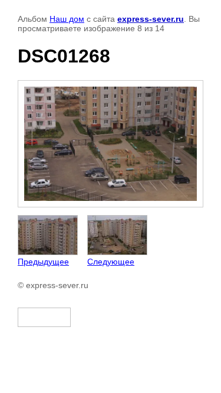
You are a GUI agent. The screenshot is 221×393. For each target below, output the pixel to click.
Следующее (110, 261)
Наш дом (67, 19)
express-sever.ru (150, 19)
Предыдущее (43, 261)
